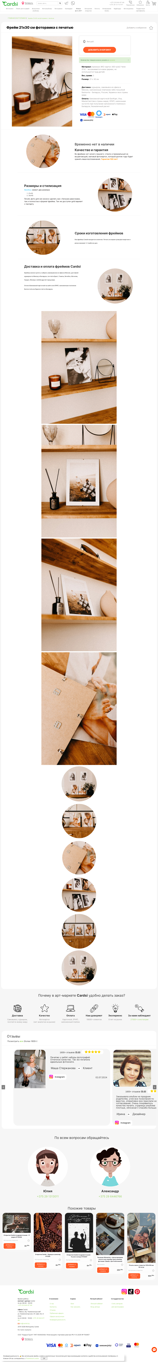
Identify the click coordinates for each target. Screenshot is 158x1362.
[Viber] (72, 3)
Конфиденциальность (58, 1320)
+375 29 (48, 1196)
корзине (112, 60)
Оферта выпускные (57, 1316)
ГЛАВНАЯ (11, 18)
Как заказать (75, 1307)
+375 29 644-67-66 (117, 2)
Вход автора (95, 1307)
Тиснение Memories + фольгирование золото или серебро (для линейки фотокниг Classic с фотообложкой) (110, 1259)
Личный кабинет (97, 1303)
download (73, 1310)
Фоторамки (21, 18)
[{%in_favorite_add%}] (29, 1240)
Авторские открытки (11, 1240)
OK (44, 1358)
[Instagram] (124, 1291)
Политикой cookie (32, 1358)
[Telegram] (66, 3)
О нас (52, 1303)
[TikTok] (130, 1291)
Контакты (53, 1307)
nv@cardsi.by (25, 1323)
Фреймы (28, 190)
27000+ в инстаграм (139, 1019)
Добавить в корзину (9, 1246)
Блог (72, 1303)
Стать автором (117, 1303)
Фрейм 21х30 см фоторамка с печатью (41, 18)
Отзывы (53, 1310)
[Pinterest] (137, 1291)
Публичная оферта (56, 1313)
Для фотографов (118, 1307)
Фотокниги (100, 1264)
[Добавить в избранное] (151, 28)
